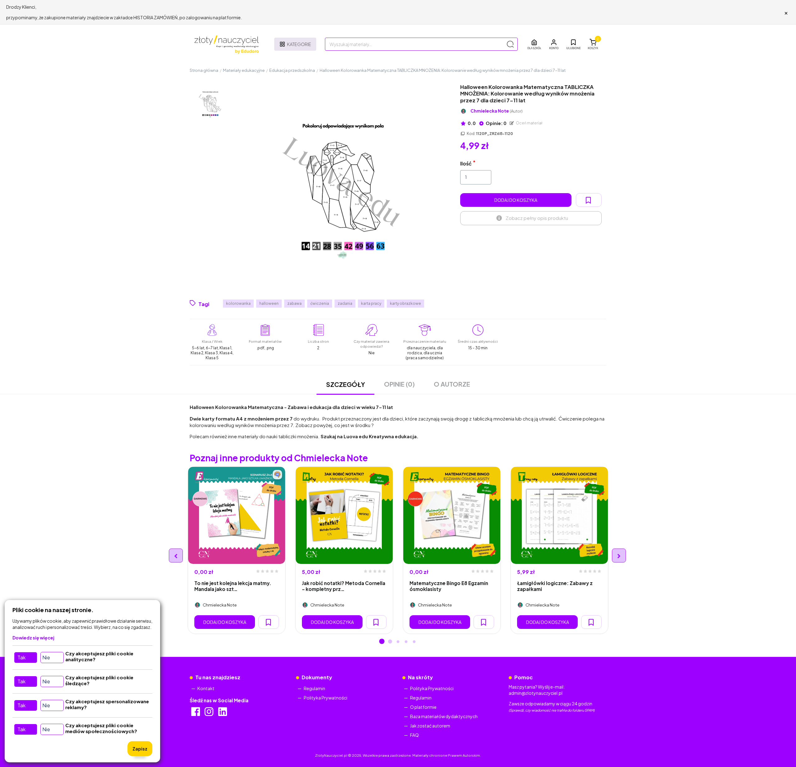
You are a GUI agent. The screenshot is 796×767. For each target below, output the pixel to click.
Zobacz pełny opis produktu (537, 218)
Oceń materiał (529, 123)
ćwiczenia (319, 303)
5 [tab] (414, 642)
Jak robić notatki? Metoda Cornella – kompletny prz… (343, 586)
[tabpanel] (236, 550)
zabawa (294, 303)
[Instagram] (209, 713)
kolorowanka (238, 303)
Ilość (466, 163)
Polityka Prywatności (325, 697)
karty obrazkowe (405, 303)
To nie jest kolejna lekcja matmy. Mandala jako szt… (232, 586)
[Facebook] (196, 713)
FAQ (414, 735)
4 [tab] (406, 642)
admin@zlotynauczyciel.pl (535, 693)
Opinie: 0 (496, 123)
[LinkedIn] (223, 713)
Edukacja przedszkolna (292, 70)
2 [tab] (390, 642)
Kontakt (206, 688)
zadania (345, 303)
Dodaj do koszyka (515, 200)
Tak (21, 657)
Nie (46, 657)
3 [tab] (398, 642)
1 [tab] (382, 642)
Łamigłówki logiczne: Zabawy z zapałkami (555, 586)
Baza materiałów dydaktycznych (444, 716)
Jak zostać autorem (430, 725)
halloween (269, 303)
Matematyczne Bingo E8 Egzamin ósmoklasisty (449, 586)
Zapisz (139, 748)
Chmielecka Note (496, 111)
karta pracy (371, 303)
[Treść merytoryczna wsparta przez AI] (277, 474)
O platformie (423, 707)
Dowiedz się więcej (33, 637)
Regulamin (314, 688)
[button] (554, 44)
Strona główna (204, 70)
